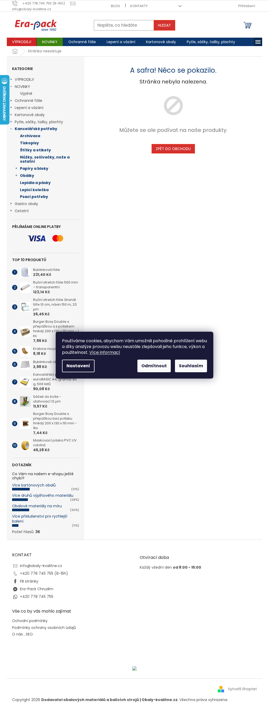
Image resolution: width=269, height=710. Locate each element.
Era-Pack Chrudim (36, 589)
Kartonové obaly (30, 114)
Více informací (104, 352)
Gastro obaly (26, 203)
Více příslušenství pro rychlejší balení (39, 519)
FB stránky (29, 581)
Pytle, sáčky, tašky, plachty (39, 122)
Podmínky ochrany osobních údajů (44, 627)
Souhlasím (191, 366)
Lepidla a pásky (35, 182)
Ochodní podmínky (30, 620)
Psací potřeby (34, 196)
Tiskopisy (29, 143)
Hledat (164, 25)
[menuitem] (22, 42)
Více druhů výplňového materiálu (42, 495)
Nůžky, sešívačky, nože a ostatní (45, 159)
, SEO (28, 634)
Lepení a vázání (29, 107)
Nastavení (78, 366)
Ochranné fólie (28, 100)
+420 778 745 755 (36, 596)
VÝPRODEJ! (24, 79)
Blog (115, 5)
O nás (17, 634)
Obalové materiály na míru (37, 506)
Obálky (27, 175)
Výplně (26, 93)
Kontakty (139, 5)
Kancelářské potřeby (36, 128)
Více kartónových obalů (34, 485)
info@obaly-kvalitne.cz (41, 565)
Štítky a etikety (35, 150)
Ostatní (22, 211)
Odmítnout (154, 366)
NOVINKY (22, 86)
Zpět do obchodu (173, 148)
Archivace (30, 135)
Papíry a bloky (34, 168)
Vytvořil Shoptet (242, 689)
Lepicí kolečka (34, 189)
